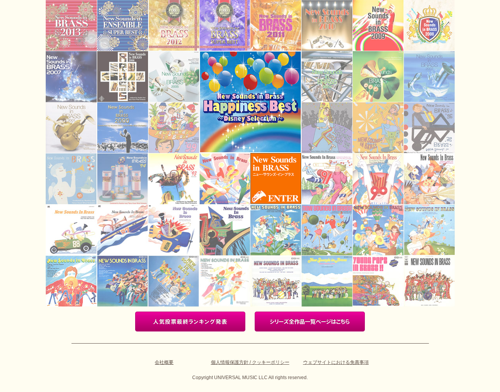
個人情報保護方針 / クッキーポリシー (250, 362)
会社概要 (164, 362)
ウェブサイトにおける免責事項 (336, 362)
